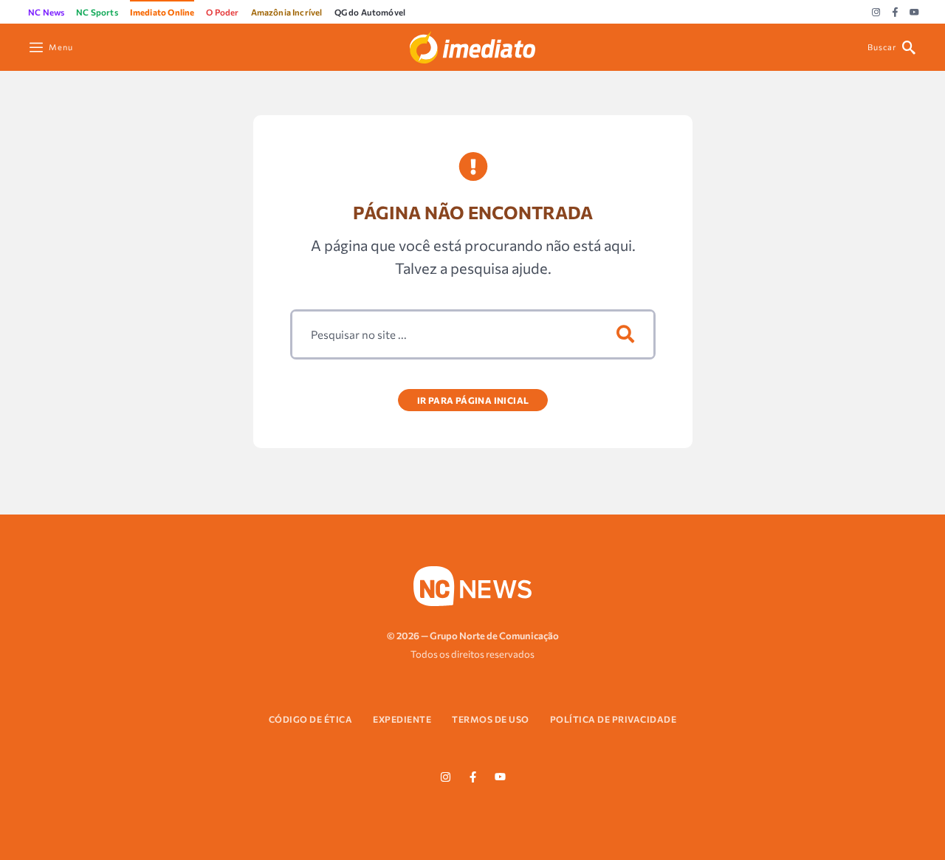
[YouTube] (914, 12)
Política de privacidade (613, 719)
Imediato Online (162, 12)
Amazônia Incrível (287, 12)
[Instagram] (876, 12)
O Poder (222, 12)
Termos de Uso (490, 719)
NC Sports (97, 12)
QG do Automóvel (370, 12)
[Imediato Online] (472, 45)
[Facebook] (895, 12)
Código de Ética (311, 719)
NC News (46, 12)
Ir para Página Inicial (472, 400)
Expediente (402, 719)
